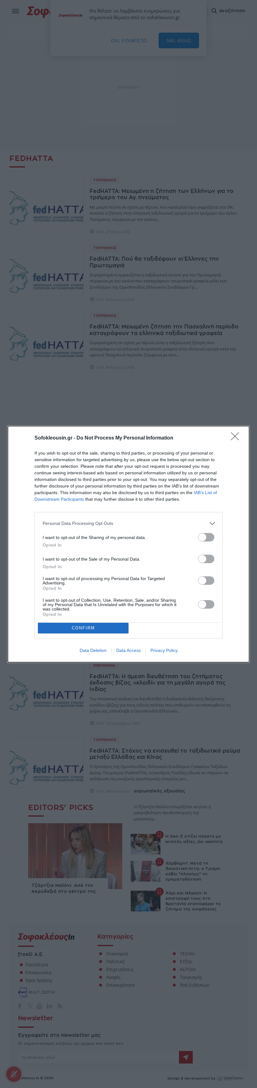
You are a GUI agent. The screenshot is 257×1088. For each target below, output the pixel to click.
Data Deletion (93, 650)
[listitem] (128, 523)
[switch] (206, 537)
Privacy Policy (164, 650)
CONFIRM (83, 628)
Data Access (128, 650)
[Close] (237, 438)
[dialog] (128, 544)
